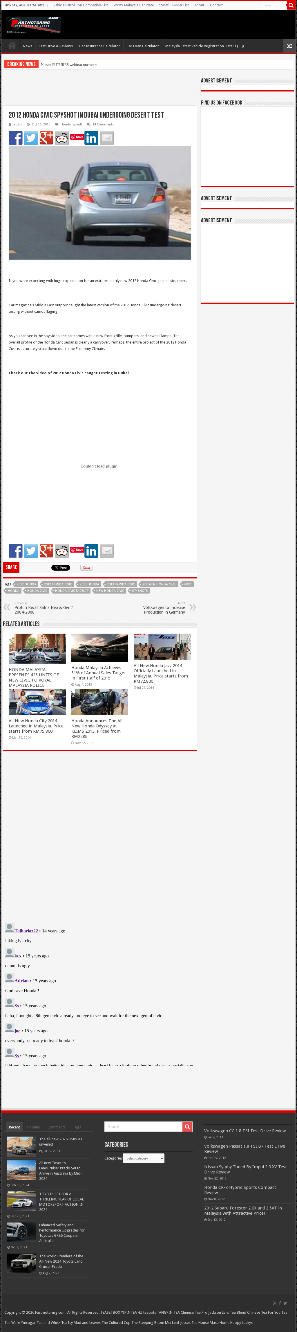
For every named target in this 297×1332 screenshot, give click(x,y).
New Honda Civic (110, 591)
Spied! (77, 124)
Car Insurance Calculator (99, 46)
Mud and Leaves (87, 1322)
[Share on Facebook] (16, 138)
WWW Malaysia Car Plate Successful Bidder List (151, 5)
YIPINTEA (129, 1312)
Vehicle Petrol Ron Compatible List (80, 5)
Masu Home (219, 1322)
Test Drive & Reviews (56, 46)
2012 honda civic (58, 584)
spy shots (140, 591)
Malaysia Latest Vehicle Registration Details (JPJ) (204, 46)
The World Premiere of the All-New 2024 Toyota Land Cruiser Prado (61, 1261)
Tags (77, 1127)
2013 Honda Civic (121, 584)
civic (188, 584)
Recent (14, 1127)
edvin (18, 124)
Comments (57, 1127)
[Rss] (275, 1303)
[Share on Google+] (46, 138)
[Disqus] (99, 839)
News (27, 46)
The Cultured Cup (116, 1322)
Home (11, 45)
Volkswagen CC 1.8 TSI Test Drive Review (245, 1130)
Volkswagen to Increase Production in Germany (164, 607)
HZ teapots (147, 1312)
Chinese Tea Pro (194, 1312)
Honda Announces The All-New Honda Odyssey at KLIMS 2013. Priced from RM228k (97, 728)
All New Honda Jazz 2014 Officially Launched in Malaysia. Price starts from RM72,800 (161, 673)
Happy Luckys (241, 1322)
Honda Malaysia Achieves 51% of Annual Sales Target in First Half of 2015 (98, 673)
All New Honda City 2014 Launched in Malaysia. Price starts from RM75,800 (36, 726)
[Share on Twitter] (31, 138)
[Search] (291, 5)
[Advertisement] (100, 91)
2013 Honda (89, 584)
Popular (33, 1127)
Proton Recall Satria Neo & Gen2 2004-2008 (44, 607)
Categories (113, 1158)
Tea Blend (238, 1312)
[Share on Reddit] (62, 138)
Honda (66, 124)
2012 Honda (26, 584)
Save (79, 136)
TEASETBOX (110, 1312)
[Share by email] (107, 138)
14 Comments (103, 124)
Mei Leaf (172, 1322)
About (199, 5)
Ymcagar (28, 1322)
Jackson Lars (218, 1312)
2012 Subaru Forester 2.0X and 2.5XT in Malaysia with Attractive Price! (243, 1210)
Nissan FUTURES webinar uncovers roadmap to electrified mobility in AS (98, 64)
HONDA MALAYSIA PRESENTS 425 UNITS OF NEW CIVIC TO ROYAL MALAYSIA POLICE (34, 677)
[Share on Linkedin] (91, 138)
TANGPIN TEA (168, 1312)
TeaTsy (67, 1322)
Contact (216, 5)
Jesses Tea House (194, 1322)
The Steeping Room (147, 1322)
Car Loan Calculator (142, 46)
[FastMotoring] (33, 24)
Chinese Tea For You (263, 1312)
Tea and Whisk (48, 1322)
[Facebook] (280, 1303)
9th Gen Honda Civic (159, 584)
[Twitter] (285, 1303)
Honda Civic (37, 591)
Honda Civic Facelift (71, 591)
